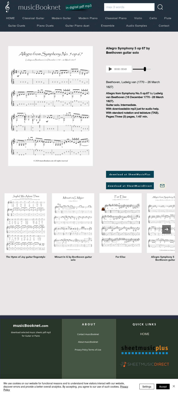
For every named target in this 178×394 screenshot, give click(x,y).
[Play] (110, 69)
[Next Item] (166, 229)
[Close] (174, 386)
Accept (163, 386)
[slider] (145, 69)
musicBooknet (39, 7)
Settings (146, 386)
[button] (76, 7)
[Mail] (162, 186)
